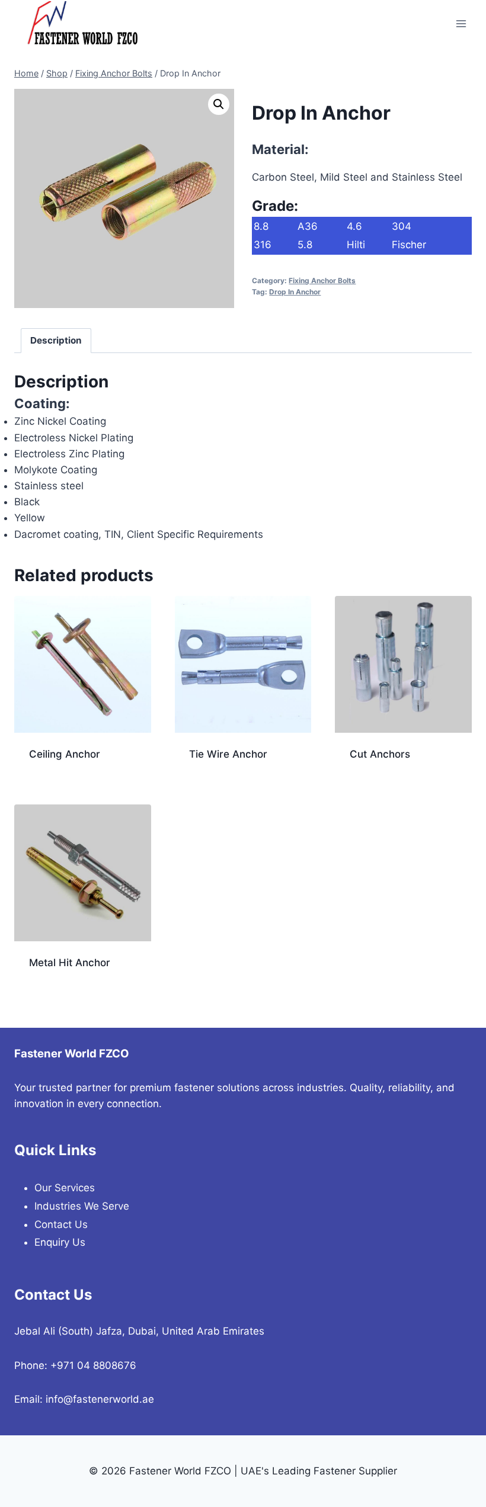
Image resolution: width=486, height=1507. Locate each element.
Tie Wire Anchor (228, 754)
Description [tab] (56, 340)
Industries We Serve (81, 1206)
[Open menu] (461, 23)
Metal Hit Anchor (69, 963)
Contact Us (61, 1224)
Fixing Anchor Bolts (322, 280)
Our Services (64, 1188)
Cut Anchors (380, 754)
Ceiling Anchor (64, 754)
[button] (218, 104)
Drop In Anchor (295, 291)
